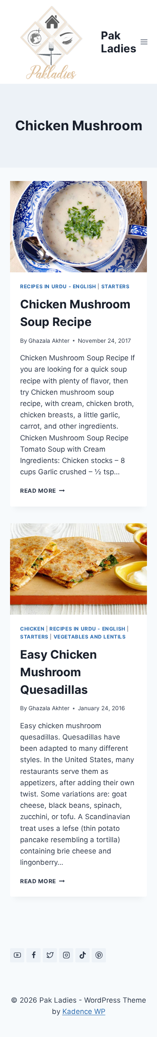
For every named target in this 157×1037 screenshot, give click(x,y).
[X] (50, 955)
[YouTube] (17, 955)
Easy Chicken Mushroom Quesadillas (58, 672)
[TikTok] (82, 955)
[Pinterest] (99, 955)
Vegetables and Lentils (90, 637)
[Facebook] (33, 955)
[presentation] (78, 226)
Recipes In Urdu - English (58, 286)
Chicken (32, 629)
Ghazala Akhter (48, 340)
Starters (115, 286)
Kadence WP (84, 1011)
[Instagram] (66, 955)
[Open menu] (144, 41)
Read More (42, 490)
